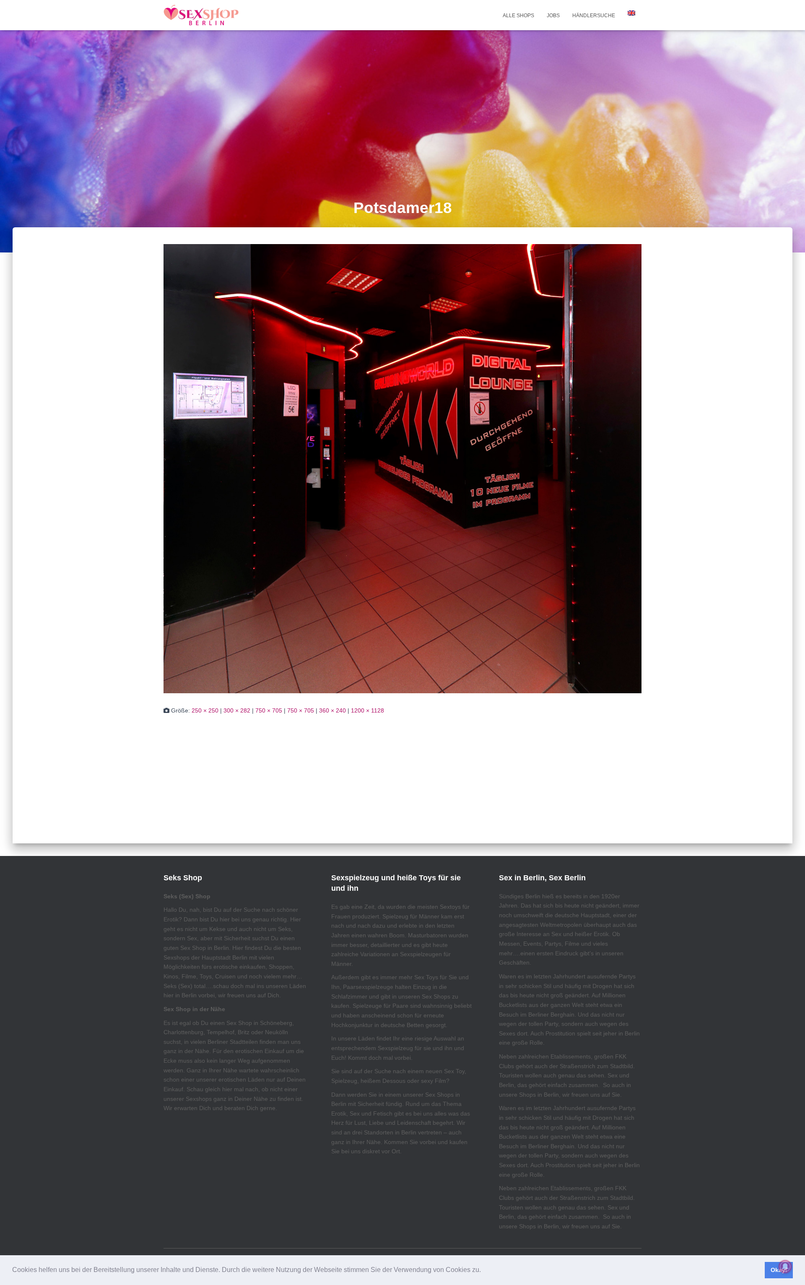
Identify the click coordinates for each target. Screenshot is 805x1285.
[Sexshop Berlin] (201, 15)
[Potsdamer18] (402, 468)
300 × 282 (236, 710)
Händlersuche (593, 15)
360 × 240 (332, 710)
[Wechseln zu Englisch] (631, 13)
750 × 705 (268, 710)
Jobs (553, 15)
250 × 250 (205, 710)
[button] (484, 1270)
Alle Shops (518, 15)
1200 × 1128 (367, 710)
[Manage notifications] (785, 1266)
